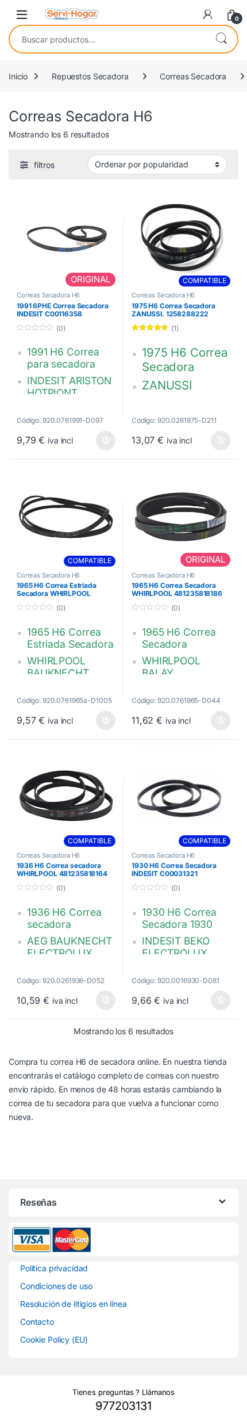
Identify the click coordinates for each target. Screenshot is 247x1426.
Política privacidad (54, 1268)
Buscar (221, 39)
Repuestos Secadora (90, 76)
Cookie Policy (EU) (53, 1339)
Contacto (37, 1321)
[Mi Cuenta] (208, 14)
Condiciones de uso (56, 1286)
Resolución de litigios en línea (73, 1304)
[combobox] (107, 39)
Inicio (18, 76)
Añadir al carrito (103, 440)
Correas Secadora (193, 76)
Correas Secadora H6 (48, 295)
